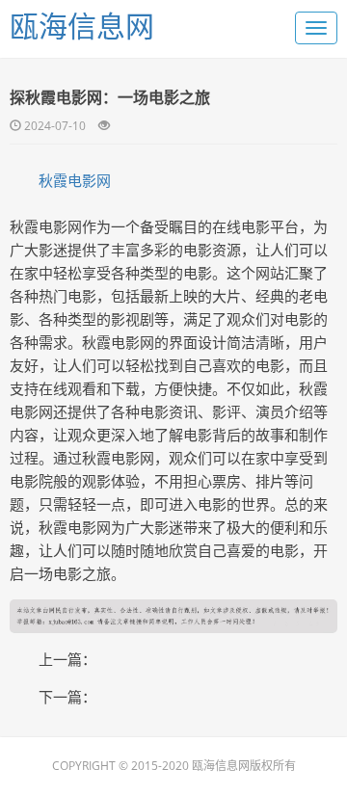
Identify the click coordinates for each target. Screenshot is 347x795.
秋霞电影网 (75, 180)
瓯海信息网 (82, 25)
